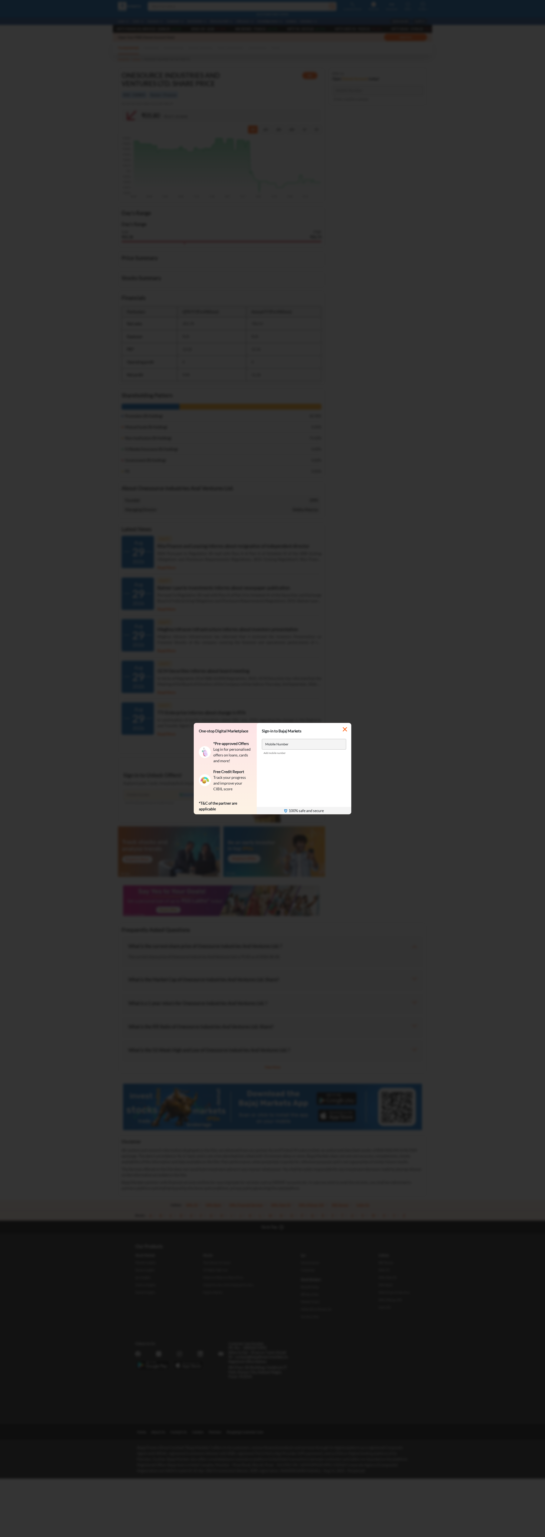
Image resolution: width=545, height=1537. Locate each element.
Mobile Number (276, 744)
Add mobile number (275, 752)
